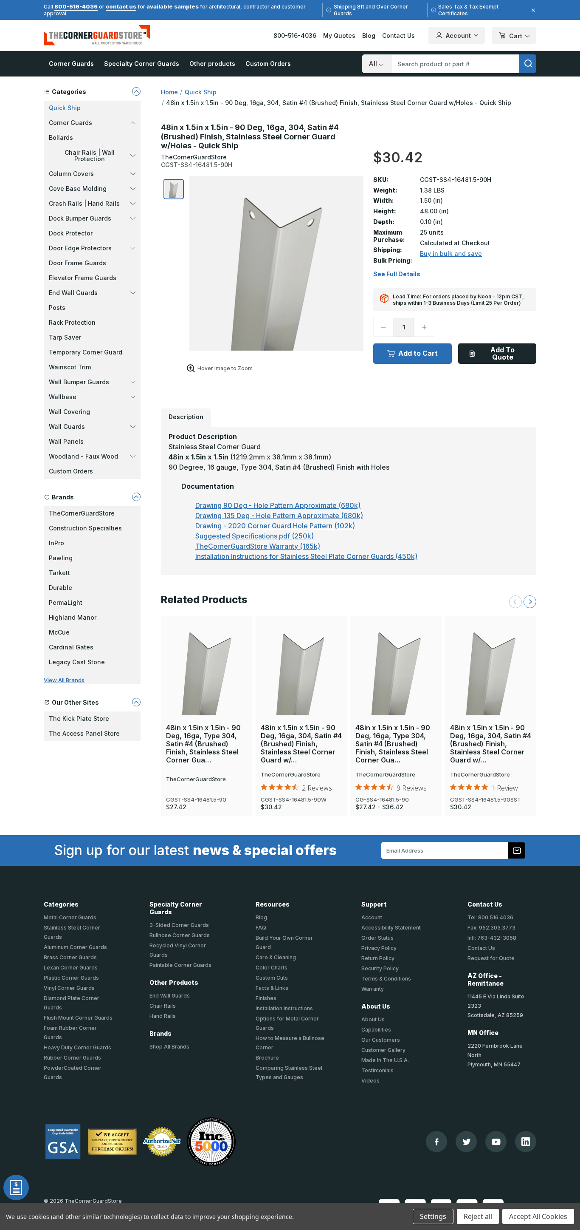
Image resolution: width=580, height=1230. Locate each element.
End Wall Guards (73, 292)
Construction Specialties (85, 528)
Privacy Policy (379, 948)
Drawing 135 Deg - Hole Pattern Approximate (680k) (279, 515)
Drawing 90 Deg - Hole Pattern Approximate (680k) (277, 505)
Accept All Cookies (538, 1216)
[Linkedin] (525, 1141)
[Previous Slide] (515, 601)
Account (458, 35)
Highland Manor (72, 617)
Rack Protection (72, 322)
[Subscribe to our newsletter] (517, 850)
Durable (60, 587)
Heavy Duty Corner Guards (77, 1047)
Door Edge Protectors (80, 248)
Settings (433, 1216)
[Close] (532, 10)
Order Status (377, 938)
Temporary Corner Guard (85, 352)
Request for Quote (491, 958)
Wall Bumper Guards (79, 381)
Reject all (478, 1216)
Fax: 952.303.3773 (491, 927)
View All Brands (64, 680)
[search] (527, 63)
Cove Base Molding (78, 188)
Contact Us (398, 35)
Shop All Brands (169, 1046)
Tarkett (59, 572)
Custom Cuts (272, 978)
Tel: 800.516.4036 (490, 917)
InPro (56, 543)
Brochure (267, 1057)
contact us (121, 6)
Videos (370, 1080)
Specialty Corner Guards (141, 63)
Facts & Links (272, 988)
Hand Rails (162, 1016)
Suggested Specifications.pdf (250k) (254, 536)
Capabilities (376, 1029)
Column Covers (71, 173)
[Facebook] (436, 1142)
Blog (368, 35)
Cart (515, 36)
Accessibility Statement (391, 927)
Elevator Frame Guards (82, 277)
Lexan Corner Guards (71, 967)
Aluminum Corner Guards (75, 947)
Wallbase (62, 396)
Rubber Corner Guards (72, 1057)
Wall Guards (67, 426)
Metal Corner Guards (70, 917)
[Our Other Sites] (136, 702)
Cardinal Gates (71, 647)
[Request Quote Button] (16, 1187)
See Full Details (396, 274)
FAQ (261, 927)
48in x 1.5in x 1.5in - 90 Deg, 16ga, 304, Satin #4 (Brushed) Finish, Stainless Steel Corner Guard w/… (301, 744)
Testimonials (377, 1070)
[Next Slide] (530, 601)
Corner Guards (71, 63)
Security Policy (380, 968)
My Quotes (339, 35)
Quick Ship (65, 107)
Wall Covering (69, 411)
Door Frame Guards (77, 262)
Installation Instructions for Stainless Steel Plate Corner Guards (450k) (306, 556)
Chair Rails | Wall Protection (90, 155)
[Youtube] (496, 1142)
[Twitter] (466, 1142)
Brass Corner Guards (70, 957)
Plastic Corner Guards (71, 978)
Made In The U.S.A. (385, 1060)
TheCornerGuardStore (82, 513)
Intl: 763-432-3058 (491, 938)
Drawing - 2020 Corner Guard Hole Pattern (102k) (275, 525)
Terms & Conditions (386, 978)
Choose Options (396, 653)
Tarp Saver (65, 337)
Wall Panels (66, 441)
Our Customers (380, 1040)
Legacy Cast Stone (77, 662)
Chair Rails (162, 1006)
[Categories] (136, 91)
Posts (57, 307)
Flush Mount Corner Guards (78, 1018)
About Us (373, 1019)
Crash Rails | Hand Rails (84, 203)
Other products (212, 63)
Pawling (61, 557)
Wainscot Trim (70, 367)
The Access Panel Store (84, 733)
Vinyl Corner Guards (69, 988)
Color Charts (271, 967)
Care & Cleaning (276, 957)
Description (186, 416)
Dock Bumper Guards (80, 218)
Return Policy (377, 958)
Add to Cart (418, 353)
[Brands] (136, 497)
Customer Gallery (383, 1050)
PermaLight (65, 602)
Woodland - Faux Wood (83, 456)
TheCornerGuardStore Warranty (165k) (257, 546)
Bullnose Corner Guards (179, 935)
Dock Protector (71, 233)
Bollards (61, 137)
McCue (59, 632)
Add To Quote (502, 353)
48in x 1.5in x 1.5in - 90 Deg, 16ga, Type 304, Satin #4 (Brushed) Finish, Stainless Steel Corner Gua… (203, 744)
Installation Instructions (284, 1008)
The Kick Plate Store (79, 718)
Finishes (266, 998)
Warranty (372, 989)
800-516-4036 (76, 6)
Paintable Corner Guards (180, 965)
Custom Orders (268, 63)
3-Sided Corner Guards (179, 925)
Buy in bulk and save (451, 253)
